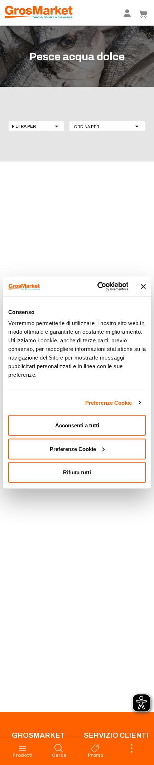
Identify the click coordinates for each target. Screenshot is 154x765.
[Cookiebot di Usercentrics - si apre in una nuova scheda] (97, 286)
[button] (107, 126)
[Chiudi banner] (143, 286)
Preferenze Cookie (108, 402)
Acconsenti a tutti (77, 425)
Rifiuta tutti (77, 472)
